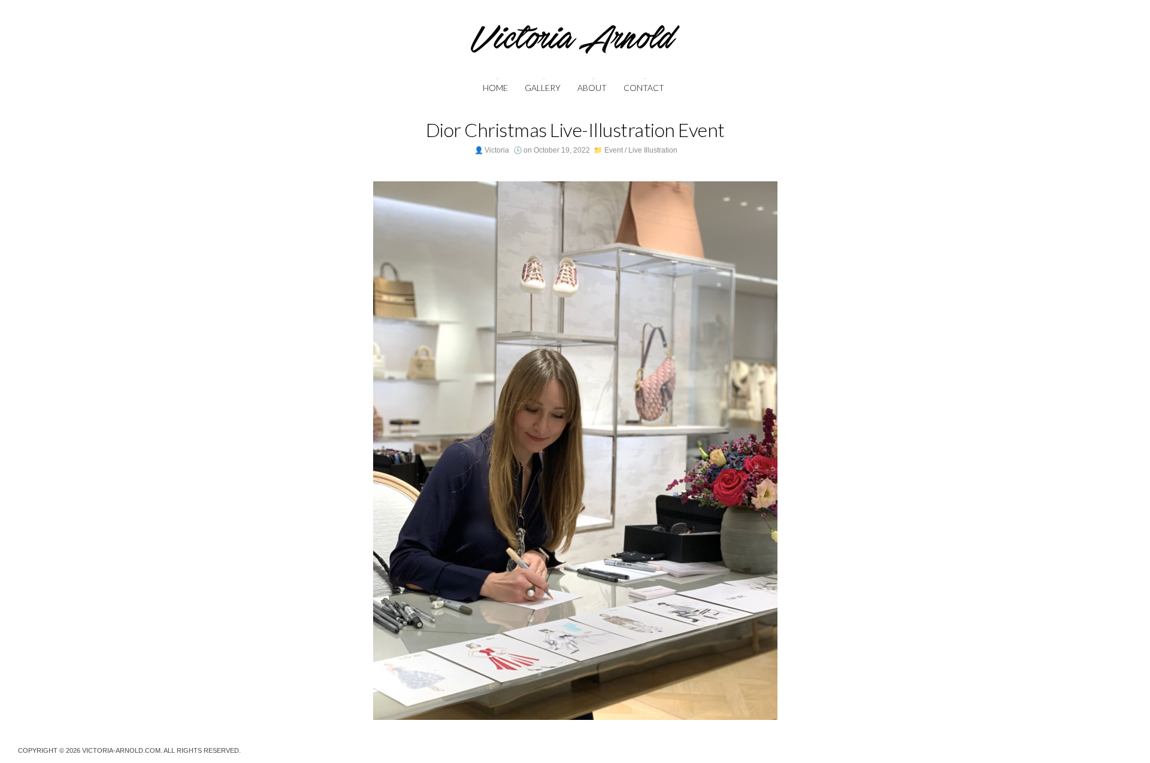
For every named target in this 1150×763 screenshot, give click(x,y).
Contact (644, 88)
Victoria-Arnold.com (121, 750)
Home (495, 88)
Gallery (543, 88)
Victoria (497, 150)
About (592, 88)
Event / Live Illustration (640, 150)
